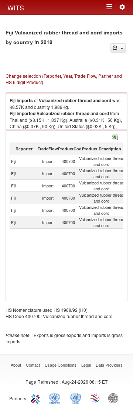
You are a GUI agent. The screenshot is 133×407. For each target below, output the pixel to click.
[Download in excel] (115, 136)
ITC (36, 397)
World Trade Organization (95, 397)
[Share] (118, 48)
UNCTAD (56, 397)
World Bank (115, 397)
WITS (15, 7)
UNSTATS (75, 397)
